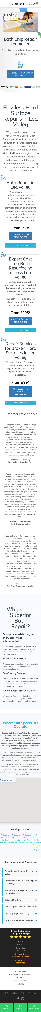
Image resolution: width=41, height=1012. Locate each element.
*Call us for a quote (20, 235)
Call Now (6, 1008)
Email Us (21, 978)
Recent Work (34, 1008)
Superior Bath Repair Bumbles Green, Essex (36, 843)
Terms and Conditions (21, 981)
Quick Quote (20, 1008)
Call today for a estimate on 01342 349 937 (20, 74)
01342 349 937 (21, 971)
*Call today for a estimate (20, 392)
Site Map (21, 984)
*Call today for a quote (20, 320)
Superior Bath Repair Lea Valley (21, 974)
